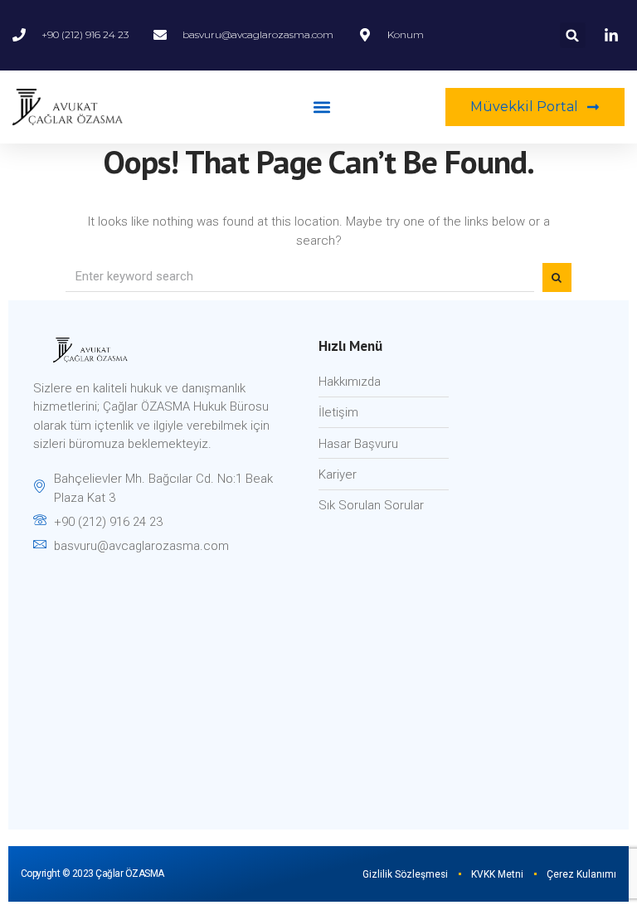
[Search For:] (300, 277)
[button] (573, 35)
